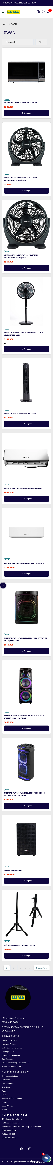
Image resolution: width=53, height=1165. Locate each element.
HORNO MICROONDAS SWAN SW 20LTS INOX (21, 103)
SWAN (4, 1110)
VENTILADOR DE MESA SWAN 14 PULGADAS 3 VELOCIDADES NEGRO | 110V (21, 179)
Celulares (6, 1080)
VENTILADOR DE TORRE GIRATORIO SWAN (20, 414)
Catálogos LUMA (9, 1052)
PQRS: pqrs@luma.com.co (13, 1066)
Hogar (4, 1095)
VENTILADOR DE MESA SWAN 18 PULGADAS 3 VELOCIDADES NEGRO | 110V (21, 256)
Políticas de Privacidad (11, 1123)
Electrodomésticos (10, 1076)
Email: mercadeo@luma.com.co (15, 1063)
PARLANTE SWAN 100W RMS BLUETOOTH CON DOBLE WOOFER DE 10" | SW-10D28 (24, 794)
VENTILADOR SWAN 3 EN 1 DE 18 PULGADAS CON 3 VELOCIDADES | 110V (23, 334)
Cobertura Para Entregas (12, 1048)
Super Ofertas (7, 1106)
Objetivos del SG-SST (11, 1138)
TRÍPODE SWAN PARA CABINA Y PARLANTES (20, 945)
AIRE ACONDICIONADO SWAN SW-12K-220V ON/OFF (24, 563)
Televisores (6, 1087)
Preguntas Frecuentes (11, 1055)
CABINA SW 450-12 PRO (13, 870)
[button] (48, 12)
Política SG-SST (8, 1134)
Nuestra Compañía (9, 1040)
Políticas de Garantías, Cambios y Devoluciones (21, 1127)
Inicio (4, 24)
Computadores (8, 1083)
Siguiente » (41, 968)
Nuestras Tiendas (9, 1044)
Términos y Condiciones (12, 1119)
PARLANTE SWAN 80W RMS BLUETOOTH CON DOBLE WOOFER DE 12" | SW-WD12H (24, 717)
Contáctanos (7, 1059)
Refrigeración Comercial (12, 1098)
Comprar (28, 113)
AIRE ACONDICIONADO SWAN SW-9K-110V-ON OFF (23, 488)
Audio (4, 1091)
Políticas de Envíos (9, 1130)
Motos (4, 1102)
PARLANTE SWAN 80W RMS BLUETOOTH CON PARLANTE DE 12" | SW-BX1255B (25, 639)
